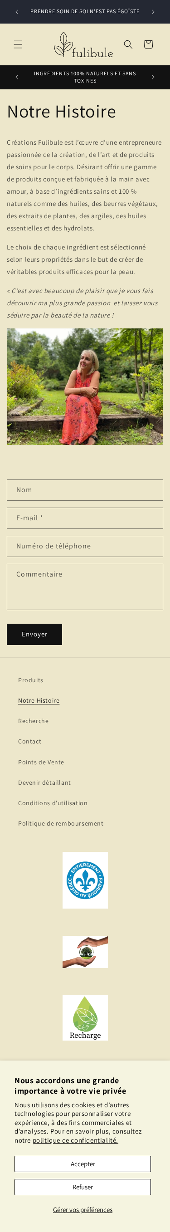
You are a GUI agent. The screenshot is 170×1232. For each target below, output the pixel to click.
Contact (29, 741)
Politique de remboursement (61, 823)
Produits (31, 680)
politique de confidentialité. (75, 1140)
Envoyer (35, 634)
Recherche (33, 721)
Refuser (83, 1187)
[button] (18, 44)
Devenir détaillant (44, 782)
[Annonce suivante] (153, 12)
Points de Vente (41, 762)
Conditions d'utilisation (52, 803)
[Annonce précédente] (17, 12)
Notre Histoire (38, 700)
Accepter (83, 1163)
